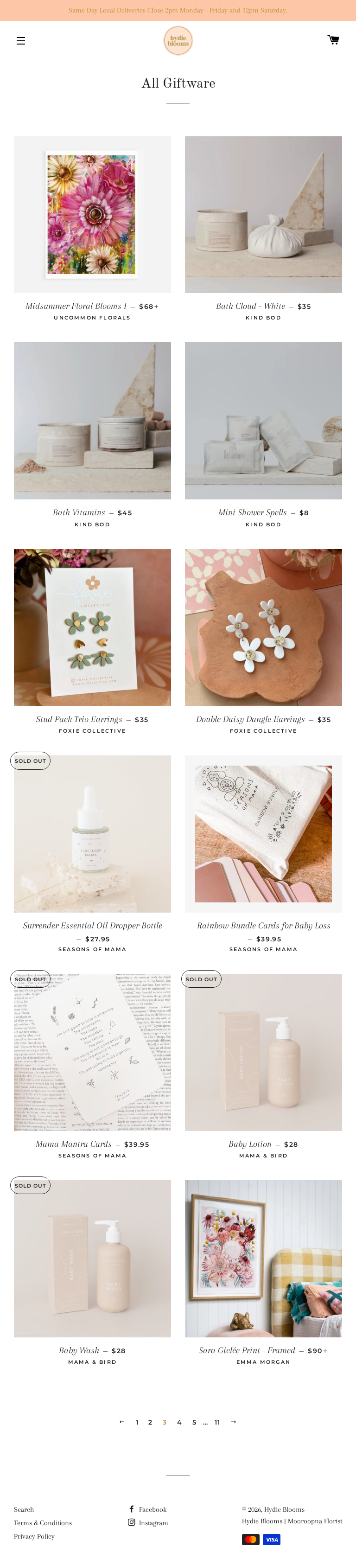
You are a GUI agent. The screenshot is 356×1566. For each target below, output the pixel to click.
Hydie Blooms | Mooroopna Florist (292, 1521)
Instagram (152, 1523)
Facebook (151, 1509)
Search (24, 1509)
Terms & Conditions (43, 1523)
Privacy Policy (34, 1536)
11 (218, 1422)
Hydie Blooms (284, 1509)
